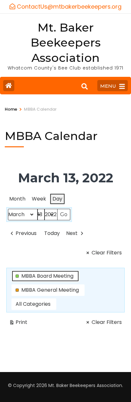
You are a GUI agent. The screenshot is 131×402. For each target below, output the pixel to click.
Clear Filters (107, 252)
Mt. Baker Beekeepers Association (66, 42)
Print (18, 323)
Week (39, 198)
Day (57, 198)
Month (17, 198)
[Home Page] (8, 85)
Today (52, 233)
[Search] (84, 86)
